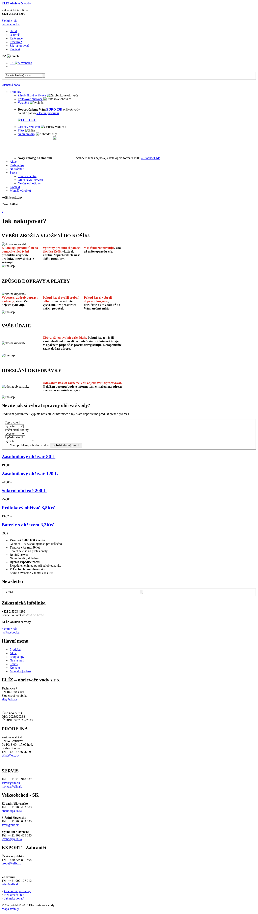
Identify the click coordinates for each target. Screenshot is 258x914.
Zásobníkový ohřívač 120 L (30, 473)
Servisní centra (27, 176)
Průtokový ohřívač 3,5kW (28, 507)
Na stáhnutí (17, 660)
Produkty (15, 649)
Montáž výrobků (20, 671)
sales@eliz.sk (10, 884)
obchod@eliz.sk (12, 811)
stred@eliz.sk (10, 825)
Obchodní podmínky (17, 891)
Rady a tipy (17, 656)
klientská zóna (11, 85)
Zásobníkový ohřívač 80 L (28, 456)
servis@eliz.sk (11, 783)
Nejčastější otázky (29, 183)
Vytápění (23, 102)
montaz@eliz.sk (12, 786)
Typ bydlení (12, 422)
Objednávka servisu (30, 179)
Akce (13, 653)
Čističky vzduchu (29, 126)
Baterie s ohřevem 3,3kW (28, 524)
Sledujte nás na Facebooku (11, 22)
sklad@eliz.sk (10, 755)
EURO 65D (54, 109)
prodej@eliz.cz (11, 863)
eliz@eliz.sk (9, 699)
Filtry (21, 130)
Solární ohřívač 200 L (24, 490)
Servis (14, 664)
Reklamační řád (14, 894)
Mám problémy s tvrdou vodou (29, 445)
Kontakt (15, 667)
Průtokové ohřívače (30, 99)
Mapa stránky (10, 909)
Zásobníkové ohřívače (32, 95)
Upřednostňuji (14, 437)
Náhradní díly (26, 134)
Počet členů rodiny (17, 430)
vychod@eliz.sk (12, 839)
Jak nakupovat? (14, 898)
